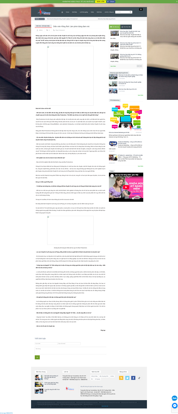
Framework (62, 30)
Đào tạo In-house (88, 404)
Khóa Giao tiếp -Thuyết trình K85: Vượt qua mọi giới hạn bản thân (130, 32)
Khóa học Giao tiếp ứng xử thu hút (103, 19)
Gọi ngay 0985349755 (7, 413)
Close (58, 10)
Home (67, 12)
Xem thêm (113, 66)
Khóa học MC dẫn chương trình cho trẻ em (48, 404)
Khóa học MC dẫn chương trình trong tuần (87, 402)
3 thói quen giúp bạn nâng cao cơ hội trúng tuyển (51, 383)
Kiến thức (99, 12)
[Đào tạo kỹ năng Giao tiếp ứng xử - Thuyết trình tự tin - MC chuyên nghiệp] (44, 12)
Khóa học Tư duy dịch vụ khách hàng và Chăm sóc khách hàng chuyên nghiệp (131, 75)
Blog (57, 30)
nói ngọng (97, 379)
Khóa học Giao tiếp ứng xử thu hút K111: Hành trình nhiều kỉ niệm (130, 43)
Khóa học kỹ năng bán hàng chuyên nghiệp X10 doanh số (58, 19)
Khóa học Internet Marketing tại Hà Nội (119, 132)
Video (92, 12)
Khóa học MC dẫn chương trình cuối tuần (109, 402)
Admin (41, 30)
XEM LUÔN (100, 1)
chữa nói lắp (94, 376)
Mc (92, 379)
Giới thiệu (74, 12)
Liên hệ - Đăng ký (109, 12)
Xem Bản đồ (105, 406)
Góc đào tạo (115, 27)
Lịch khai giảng (84, 12)
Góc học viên (127, 27)
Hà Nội (112, 376)
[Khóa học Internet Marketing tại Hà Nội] (126, 116)
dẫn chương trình (104, 376)
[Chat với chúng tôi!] (175, 405)
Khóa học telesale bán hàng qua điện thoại (71, 404)
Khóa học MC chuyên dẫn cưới (129, 402)
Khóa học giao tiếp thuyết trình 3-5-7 (46, 402)
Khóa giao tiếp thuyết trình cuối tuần (66, 402)
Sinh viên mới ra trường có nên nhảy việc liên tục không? (51, 377)
